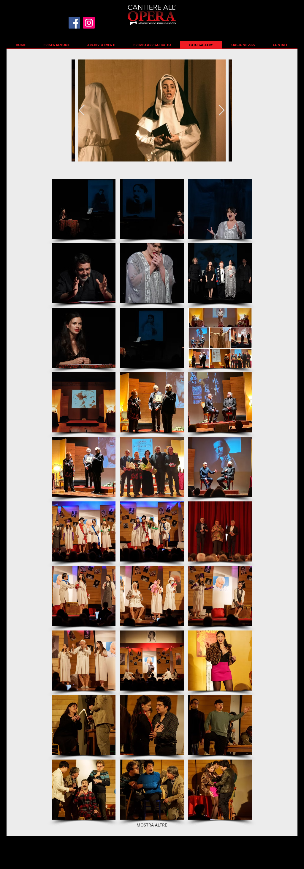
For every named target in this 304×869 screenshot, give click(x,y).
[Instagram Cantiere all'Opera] (89, 23)
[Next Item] (221, 110)
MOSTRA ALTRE (152, 825)
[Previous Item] (81, 110)
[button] (83, 209)
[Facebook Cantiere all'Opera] (74, 23)
